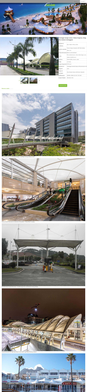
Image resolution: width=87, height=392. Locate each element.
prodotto (39, 31)
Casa (34, 31)
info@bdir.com (83, 4)
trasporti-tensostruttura (48, 31)
